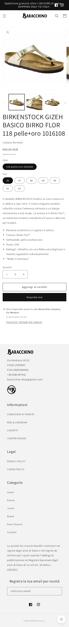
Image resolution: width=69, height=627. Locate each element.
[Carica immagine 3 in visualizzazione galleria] (52, 102)
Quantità (7, 267)
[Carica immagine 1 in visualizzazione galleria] (17, 102)
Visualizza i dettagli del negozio (24, 322)
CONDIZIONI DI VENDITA (20, 414)
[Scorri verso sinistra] (4, 103)
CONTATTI (12, 430)
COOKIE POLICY (16, 469)
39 (43, 180)
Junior (11, 508)
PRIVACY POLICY (16, 461)
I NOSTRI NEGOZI (16, 438)
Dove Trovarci (14, 524)
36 (7, 180)
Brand (10, 516)
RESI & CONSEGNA (17, 422)
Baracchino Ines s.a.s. (37, 621)
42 (19, 188)
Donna (11, 500)
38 (31, 180)
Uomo (10, 492)
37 (19, 180)
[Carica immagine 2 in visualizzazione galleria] (34, 102)
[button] (4, 16)
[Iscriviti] (58, 591)
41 (7, 188)
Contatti (12, 532)
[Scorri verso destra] (65, 103)
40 (54, 180)
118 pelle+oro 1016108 (19, 166)
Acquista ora (34, 297)
